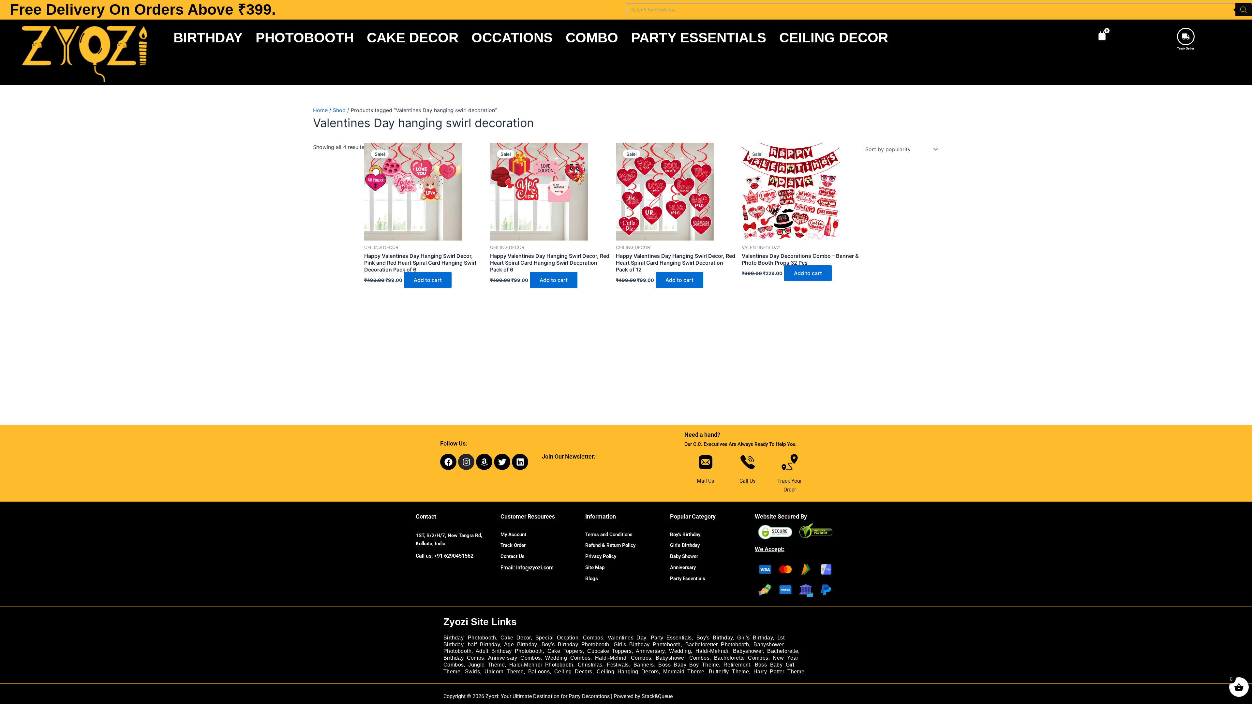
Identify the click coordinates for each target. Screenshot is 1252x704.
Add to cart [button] (428, 280)
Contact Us (512, 556)
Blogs (591, 578)
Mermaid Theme (683, 671)
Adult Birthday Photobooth (509, 651)
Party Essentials (687, 578)
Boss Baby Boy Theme (688, 664)
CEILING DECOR (833, 37)
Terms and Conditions (609, 534)
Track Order (1185, 48)
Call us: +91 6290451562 (444, 556)
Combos (593, 637)
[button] (210, 38)
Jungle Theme (486, 664)
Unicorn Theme (504, 671)
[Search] (1243, 9)
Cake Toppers (565, 651)
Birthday (453, 637)
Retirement (736, 664)
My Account (513, 534)
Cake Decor (515, 637)
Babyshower (748, 651)
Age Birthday (520, 644)
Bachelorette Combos (741, 658)
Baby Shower (684, 556)
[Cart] (1102, 35)
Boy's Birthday (685, 534)
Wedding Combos (567, 658)
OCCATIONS (512, 37)
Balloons (539, 671)
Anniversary (683, 567)
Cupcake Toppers (609, 651)
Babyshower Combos (682, 658)
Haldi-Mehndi (711, 651)
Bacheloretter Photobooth (717, 644)
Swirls (472, 671)
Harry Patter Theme (778, 671)
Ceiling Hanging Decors (628, 671)
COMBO (592, 37)
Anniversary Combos (514, 658)
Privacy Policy (600, 556)
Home (320, 110)
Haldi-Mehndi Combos (623, 658)
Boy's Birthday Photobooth (575, 644)
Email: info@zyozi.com (527, 568)
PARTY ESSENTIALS (698, 37)
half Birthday (484, 644)
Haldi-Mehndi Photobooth (541, 664)
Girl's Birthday (685, 545)
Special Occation (556, 637)
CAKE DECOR (412, 37)
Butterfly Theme (729, 671)
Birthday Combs (463, 658)
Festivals (618, 664)
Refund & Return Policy (610, 545)
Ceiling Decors (573, 671)
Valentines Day (627, 637)
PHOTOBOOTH (305, 37)
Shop (339, 110)
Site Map (594, 567)
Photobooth (482, 637)
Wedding (680, 651)
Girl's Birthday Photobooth (647, 644)
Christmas (590, 664)
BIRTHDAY (208, 37)
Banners (643, 664)
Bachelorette (782, 651)
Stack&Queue (657, 696)
